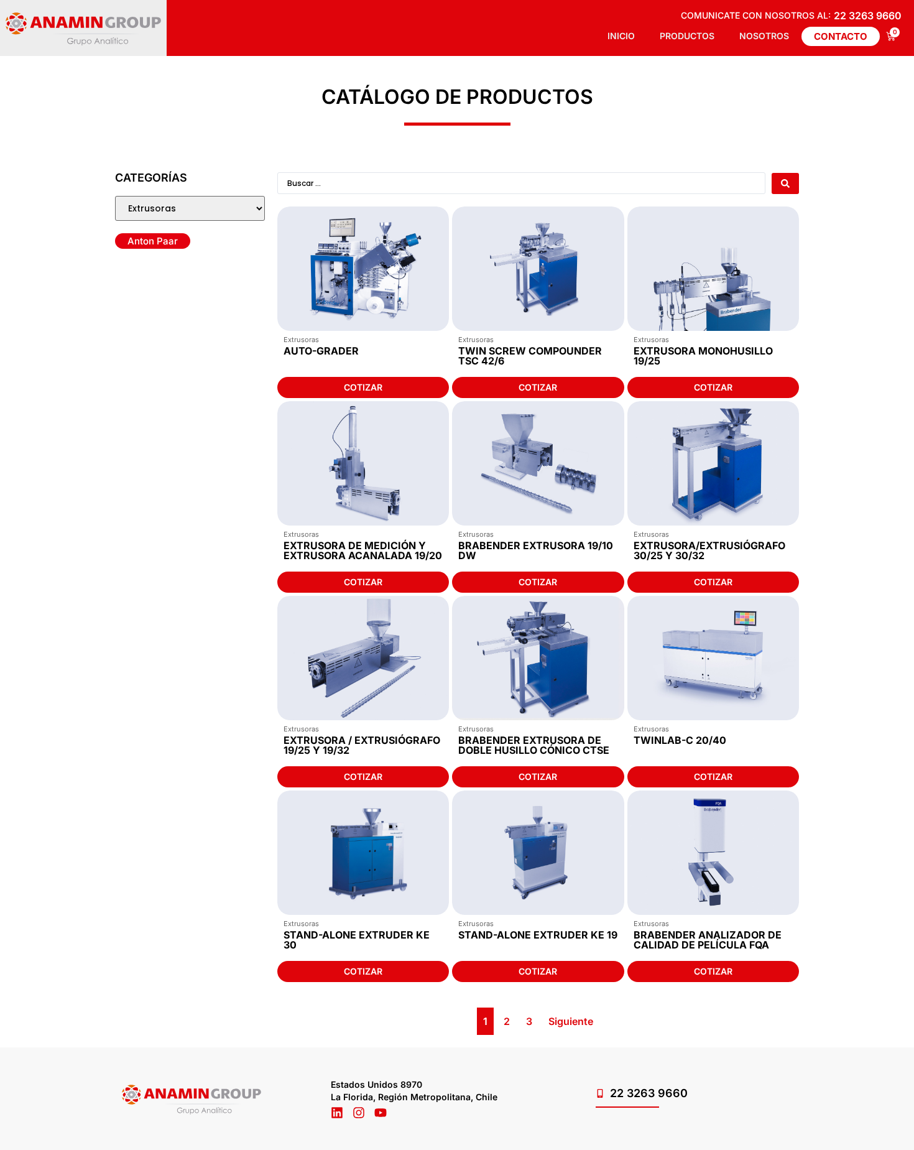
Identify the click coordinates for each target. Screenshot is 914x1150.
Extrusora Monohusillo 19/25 (703, 356)
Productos (687, 35)
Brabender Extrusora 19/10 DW (535, 550)
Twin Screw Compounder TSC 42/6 (530, 356)
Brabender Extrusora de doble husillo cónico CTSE (533, 745)
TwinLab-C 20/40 (680, 740)
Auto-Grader (321, 351)
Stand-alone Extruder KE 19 (537, 935)
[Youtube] (380, 1112)
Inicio (621, 35)
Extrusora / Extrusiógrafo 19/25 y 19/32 (362, 745)
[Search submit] (785, 183)
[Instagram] (359, 1112)
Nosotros (764, 35)
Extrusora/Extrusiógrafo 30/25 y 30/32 (709, 550)
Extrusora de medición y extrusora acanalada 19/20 (363, 550)
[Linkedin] (337, 1112)
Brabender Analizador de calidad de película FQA (708, 940)
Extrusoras (301, 339)
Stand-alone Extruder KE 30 (357, 940)
